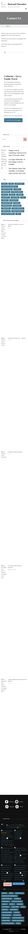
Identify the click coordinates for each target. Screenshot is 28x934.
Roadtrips (17, 205)
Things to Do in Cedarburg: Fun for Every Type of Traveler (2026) (18, 153)
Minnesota (14, 200)
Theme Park (6, 208)
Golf (23, 197)
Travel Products (18, 208)
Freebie (20, 194)
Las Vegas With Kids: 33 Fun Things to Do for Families (17, 162)
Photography (6, 205)
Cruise (5, 194)
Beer (11, 183)
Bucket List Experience (10, 186)
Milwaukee (11, 115)
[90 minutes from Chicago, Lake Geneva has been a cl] (7, 873)
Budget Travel (7, 189)
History (5, 200)
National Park (7, 202)
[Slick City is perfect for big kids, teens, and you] (20, 873)
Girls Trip (15, 197)
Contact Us (16, 931)
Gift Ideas (6, 197)
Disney (12, 194)
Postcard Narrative (17, 4)
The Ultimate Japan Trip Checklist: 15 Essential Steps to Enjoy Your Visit (17, 171)
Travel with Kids (18, 211)
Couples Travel (17, 191)
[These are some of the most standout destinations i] (20, 855)
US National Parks (8, 213)
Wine (18, 213)
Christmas (6, 191)
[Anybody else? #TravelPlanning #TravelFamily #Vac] (20, 838)
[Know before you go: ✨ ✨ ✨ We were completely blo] (7, 838)
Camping (17, 189)
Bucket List (19, 183)
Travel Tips (6, 211)
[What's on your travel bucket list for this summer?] (7, 855)
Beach (4, 183)
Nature (17, 202)
